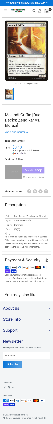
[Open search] (34, 10)
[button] (30, 152)
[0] (46, 11)
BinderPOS (41, 418)
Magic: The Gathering (16, 132)
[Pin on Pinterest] (35, 191)
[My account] (39, 10)
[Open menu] (5, 10)
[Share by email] (46, 191)
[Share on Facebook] (29, 191)
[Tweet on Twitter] (40, 191)
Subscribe (12, 364)
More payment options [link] (33, 177)
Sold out (13, 171)
